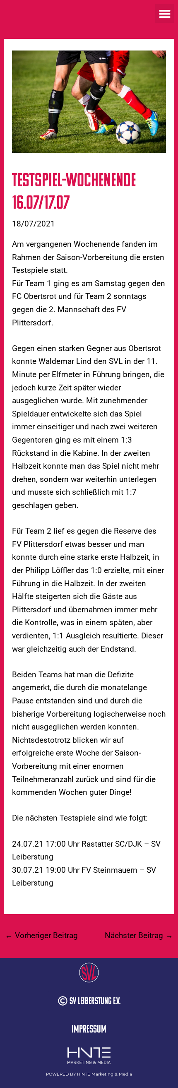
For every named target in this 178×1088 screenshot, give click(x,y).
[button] (164, 13)
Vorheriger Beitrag (41, 935)
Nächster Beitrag (139, 935)
